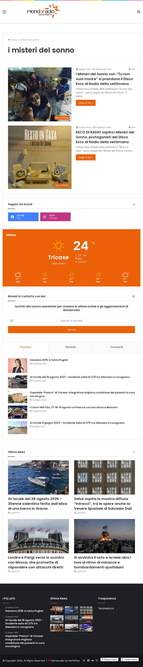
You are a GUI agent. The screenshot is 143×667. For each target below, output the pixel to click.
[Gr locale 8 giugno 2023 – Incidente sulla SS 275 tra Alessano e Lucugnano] (17, 427)
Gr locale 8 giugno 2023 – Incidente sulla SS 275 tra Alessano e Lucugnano (77, 423)
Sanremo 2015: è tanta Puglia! (49, 360)
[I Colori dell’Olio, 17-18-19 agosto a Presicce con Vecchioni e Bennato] (17, 412)
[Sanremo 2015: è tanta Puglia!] (17, 365)
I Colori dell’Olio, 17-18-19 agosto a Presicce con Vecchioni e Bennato (74, 407)
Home (13, 39)
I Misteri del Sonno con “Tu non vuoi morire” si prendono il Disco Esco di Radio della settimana (104, 79)
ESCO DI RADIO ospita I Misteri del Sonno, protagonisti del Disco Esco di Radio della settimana (105, 137)
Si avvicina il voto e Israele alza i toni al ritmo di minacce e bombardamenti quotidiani (102, 562)
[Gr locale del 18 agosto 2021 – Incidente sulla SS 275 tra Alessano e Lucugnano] (17, 381)
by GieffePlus (72, 660)
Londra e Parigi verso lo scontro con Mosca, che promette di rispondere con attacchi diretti (36, 562)
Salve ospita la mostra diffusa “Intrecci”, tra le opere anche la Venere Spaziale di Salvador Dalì (103, 503)
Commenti (116, 347)
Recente (71, 347)
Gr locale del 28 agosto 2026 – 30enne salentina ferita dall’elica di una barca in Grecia (37, 503)
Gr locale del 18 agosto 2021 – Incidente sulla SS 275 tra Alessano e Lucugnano (80, 377)
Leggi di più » (85, 102)
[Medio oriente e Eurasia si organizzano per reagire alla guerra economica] (71, 627)
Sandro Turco (85, 69)
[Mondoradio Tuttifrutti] (35, 11)
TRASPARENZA (106, 608)
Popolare (25, 347)
